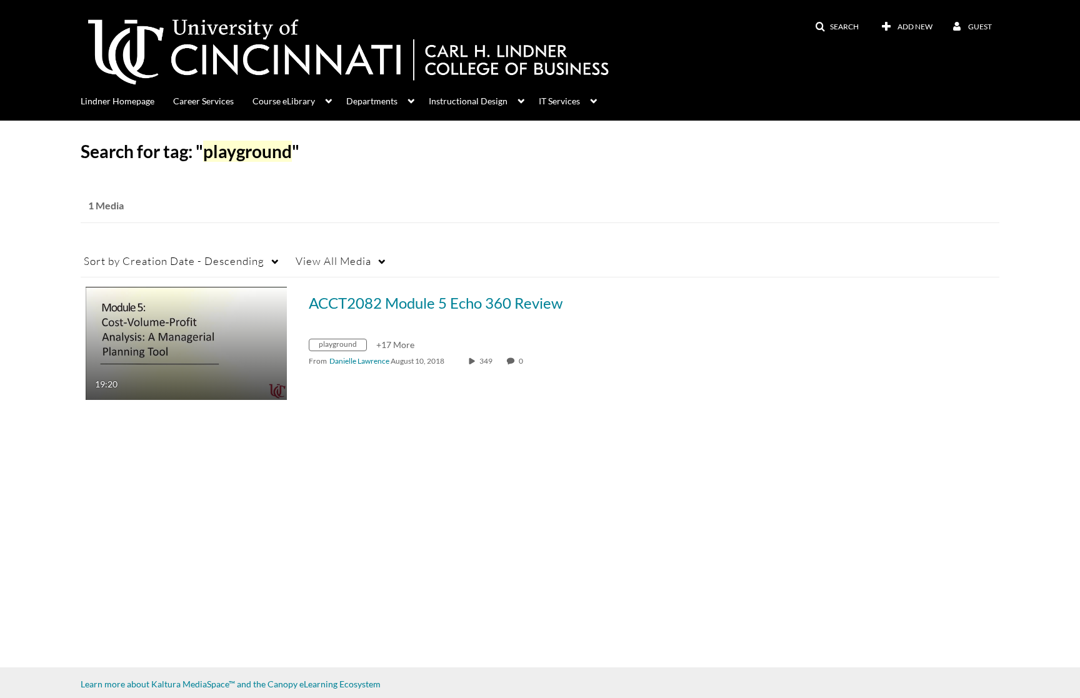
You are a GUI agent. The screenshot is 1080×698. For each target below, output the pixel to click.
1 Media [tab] (106, 205)
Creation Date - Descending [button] (174, 260)
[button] (837, 27)
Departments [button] (372, 101)
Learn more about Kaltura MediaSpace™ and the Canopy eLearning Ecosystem (231, 684)
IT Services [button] (559, 101)
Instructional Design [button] (468, 101)
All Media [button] (333, 260)
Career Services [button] (203, 101)
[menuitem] (127, 100)
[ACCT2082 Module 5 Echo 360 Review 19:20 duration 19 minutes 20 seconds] (186, 342)
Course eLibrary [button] (283, 101)
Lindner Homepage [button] (117, 101)
